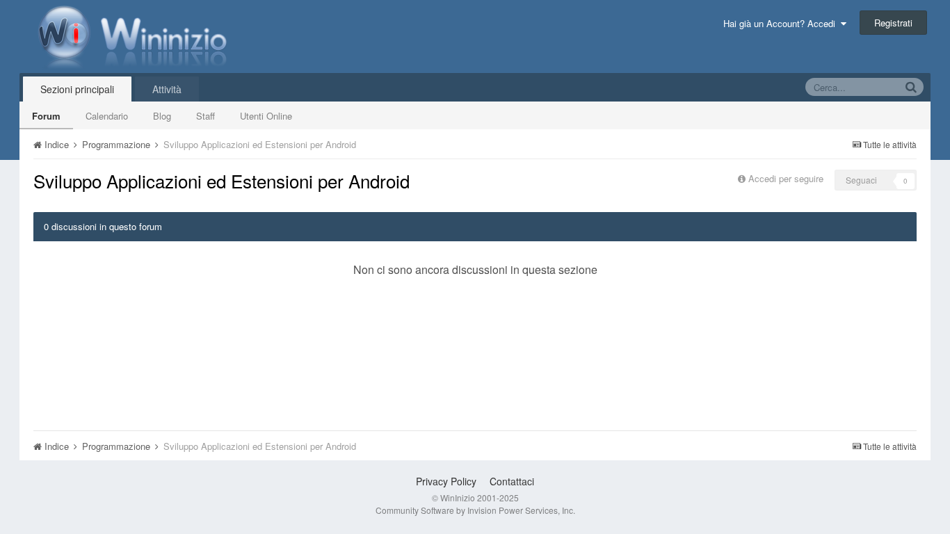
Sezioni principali (77, 89)
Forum (46, 115)
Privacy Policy (446, 481)
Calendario (107, 115)
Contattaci (512, 481)
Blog (162, 115)
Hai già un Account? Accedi (782, 23)
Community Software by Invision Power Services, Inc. (475, 510)
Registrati (893, 22)
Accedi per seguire (787, 178)
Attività (167, 89)
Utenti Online (266, 115)
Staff (205, 115)
